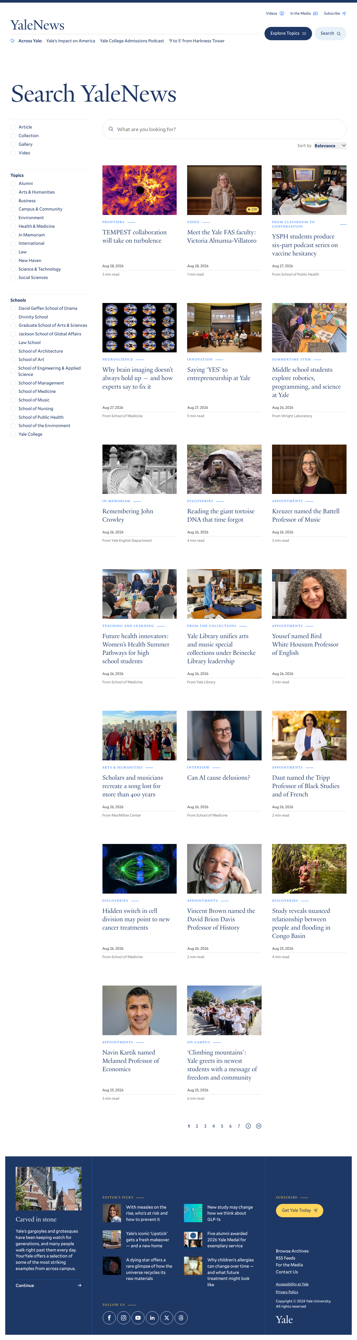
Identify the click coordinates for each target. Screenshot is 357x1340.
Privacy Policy (287, 1291)
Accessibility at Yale (292, 1283)
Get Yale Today (296, 1210)
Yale (284, 1321)
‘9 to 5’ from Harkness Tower (197, 41)
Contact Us (287, 1272)
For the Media (289, 1265)
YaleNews (37, 26)
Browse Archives (292, 1251)
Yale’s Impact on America (70, 41)
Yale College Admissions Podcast (132, 41)
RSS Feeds (285, 1258)
